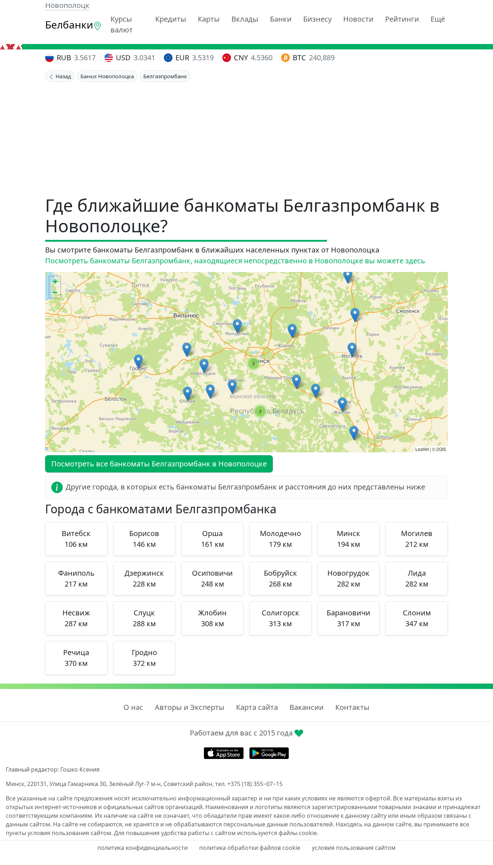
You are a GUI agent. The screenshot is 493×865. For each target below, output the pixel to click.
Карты (209, 19)
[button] (347, 276)
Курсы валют (121, 24)
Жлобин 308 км (212, 618)
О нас (133, 707)
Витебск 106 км (76, 538)
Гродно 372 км (144, 657)
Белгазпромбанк (165, 76)
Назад (62, 76)
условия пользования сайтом (354, 848)
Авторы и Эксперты (189, 707)
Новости (358, 19)
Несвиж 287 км (76, 618)
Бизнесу (317, 19)
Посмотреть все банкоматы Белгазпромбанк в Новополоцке (159, 464)
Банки (281, 19)
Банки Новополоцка (107, 76)
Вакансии (306, 707)
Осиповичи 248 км (212, 578)
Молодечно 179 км (280, 538)
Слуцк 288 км (144, 618)
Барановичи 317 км (348, 618)
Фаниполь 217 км (76, 578)
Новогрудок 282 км (348, 578)
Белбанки (69, 24)
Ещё (438, 19)
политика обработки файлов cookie (249, 848)
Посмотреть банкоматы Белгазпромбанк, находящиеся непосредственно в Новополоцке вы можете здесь (235, 260)
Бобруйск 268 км (280, 578)
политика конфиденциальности (142, 848)
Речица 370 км (76, 657)
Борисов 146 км (144, 538)
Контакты (352, 707)
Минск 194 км (348, 538)
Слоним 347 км (417, 618)
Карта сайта (257, 707)
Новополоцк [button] (67, 5)
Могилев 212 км (416, 538)
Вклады (244, 19)
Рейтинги (402, 19)
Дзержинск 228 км (144, 578)
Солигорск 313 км (280, 618)
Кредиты (170, 19)
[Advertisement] (246, 135)
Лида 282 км (416, 578)
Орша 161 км (212, 538)
